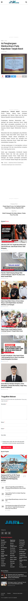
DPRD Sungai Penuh (4, 556)
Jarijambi (3, 563)
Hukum (2, 560)
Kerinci (12, 543)
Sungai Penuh (22, 553)
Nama (3, 422)
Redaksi (9, 593)
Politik (20, 547)
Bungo (2, 549)
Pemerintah (22, 542)
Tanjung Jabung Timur (23, 561)
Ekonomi (3, 558)
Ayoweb (15, 597)
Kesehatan (12, 548)
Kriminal (12, 553)
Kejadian (3, 565)
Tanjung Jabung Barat (8, 241)
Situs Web (3, 435)
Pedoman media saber (17, 593)
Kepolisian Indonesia (12, 541)
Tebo (20, 563)
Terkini (21, 565)
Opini (3, 380)
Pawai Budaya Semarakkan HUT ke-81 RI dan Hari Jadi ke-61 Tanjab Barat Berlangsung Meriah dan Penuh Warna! (15, 507)
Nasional (12, 561)
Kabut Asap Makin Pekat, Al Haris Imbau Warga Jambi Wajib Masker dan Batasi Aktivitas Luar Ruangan (12, 302)
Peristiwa (21, 545)
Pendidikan (22, 544)
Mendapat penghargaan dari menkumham (11, 164)
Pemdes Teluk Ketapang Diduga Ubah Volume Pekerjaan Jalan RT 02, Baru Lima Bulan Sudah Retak (13, 274)
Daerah (3, 551)
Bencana (3, 544)
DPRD (2, 553)
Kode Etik (3, 593)
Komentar (4, 404)
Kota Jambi (13, 551)
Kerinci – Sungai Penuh (13, 546)
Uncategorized (22, 566)
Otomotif (12, 566)
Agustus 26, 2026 (5, 250)
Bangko (3, 540)
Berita (6, 40)
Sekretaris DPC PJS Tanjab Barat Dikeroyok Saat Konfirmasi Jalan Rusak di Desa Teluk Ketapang (13, 246)
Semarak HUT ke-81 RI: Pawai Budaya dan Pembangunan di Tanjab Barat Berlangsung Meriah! (10, 477)
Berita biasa (4, 547)
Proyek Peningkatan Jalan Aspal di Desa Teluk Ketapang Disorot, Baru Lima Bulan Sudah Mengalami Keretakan (12, 357)
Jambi (2, 562)
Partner (2, 594)
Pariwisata (21, 540)
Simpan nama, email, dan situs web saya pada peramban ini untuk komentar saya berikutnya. (13, 442)
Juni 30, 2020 (3, 51)
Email (3, 428)
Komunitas (12, 550)
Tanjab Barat (22, 555)
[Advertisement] (14, 20)
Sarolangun (22, 551)
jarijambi (6, 597)
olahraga (12, 563)
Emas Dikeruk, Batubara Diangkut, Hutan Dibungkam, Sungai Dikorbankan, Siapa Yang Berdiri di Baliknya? (13, 385)
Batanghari (3, 542)
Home (2, 40)
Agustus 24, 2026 (5, 278)
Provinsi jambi (22, 549)
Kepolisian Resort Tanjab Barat (16, 162)
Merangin (12, 555)
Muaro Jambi (13, 557)
